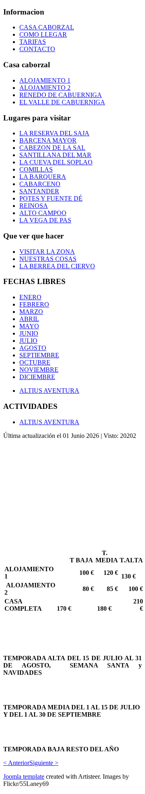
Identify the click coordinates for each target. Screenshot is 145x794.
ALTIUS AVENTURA (49, 390)
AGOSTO (32, 347)
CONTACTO (37, 49)
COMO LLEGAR (43, 34)
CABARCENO (39, 183)
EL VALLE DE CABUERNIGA (62, 102)
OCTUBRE (34, 362)
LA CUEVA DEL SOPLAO (56, 162)
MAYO (29, 326)
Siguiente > (43, 762)
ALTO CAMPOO (42, 212)
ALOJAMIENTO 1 (44, 80)
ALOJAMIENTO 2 (44, 87)
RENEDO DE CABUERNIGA (60, 94)
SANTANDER (39, 191)
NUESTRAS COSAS (48, 258)
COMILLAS (36, 169)
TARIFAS (32, 41)
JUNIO (28, 333)
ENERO (30, 297)
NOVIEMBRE (38, 369)
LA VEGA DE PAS (45, 220)
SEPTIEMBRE (39, 355)
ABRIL (29, 318)
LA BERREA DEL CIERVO (57, 266)
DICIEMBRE (37, 376)
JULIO (28, 340)
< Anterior (16, 762)
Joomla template (23, 776)
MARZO (31, 311)
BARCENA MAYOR (48, 140)
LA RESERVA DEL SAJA (54, 133)
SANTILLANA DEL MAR (55, 154)
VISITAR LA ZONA (47, 251)
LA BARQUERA (42, 176)
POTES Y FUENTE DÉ (51, 198)
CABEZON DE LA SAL (52, 147)
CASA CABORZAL (46, 27)
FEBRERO (34, 304)
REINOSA (33, 205)
